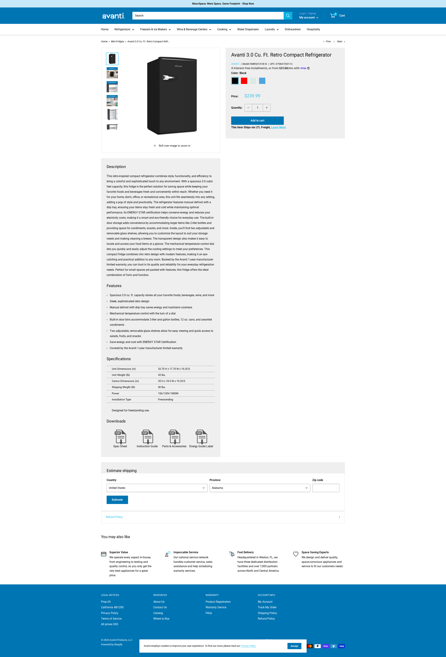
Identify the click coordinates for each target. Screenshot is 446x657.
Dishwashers (293, 29)
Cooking (222, 29)
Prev (328, 41)
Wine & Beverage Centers (192, 29)
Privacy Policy (109, 613)
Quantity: (236, 107)
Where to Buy (161, 618)
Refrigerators (122, 29)
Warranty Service (216, 607)
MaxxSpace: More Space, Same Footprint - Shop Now (223, 3)
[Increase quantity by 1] (266, 107)
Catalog (158, 613)
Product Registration (218, 601)
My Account (265, 601)
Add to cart (257, 120)
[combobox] (208, 15)
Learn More (278, 127)
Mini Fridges (117, 41)
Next (339, 41)
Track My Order (267, 607)
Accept (294, 646)
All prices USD (109, 624)
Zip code (317, 480)
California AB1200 (112, 607)
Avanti (235, 63)
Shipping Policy (267, 613)
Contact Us (160, 607)
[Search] (288, 15)
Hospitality (313, 29)
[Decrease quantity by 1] (248, 107)
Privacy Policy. (248, 645)
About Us (158, 601)
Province (215, 480)
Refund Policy (114, 517)
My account (307, 17)
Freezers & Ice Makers (153, 29)
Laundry (270, 29)
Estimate (117, 499)
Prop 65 (106, 601)
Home (104, 29)
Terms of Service (111, 618)
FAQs (209, 613)
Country (111, 480)
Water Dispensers (248, 29)
